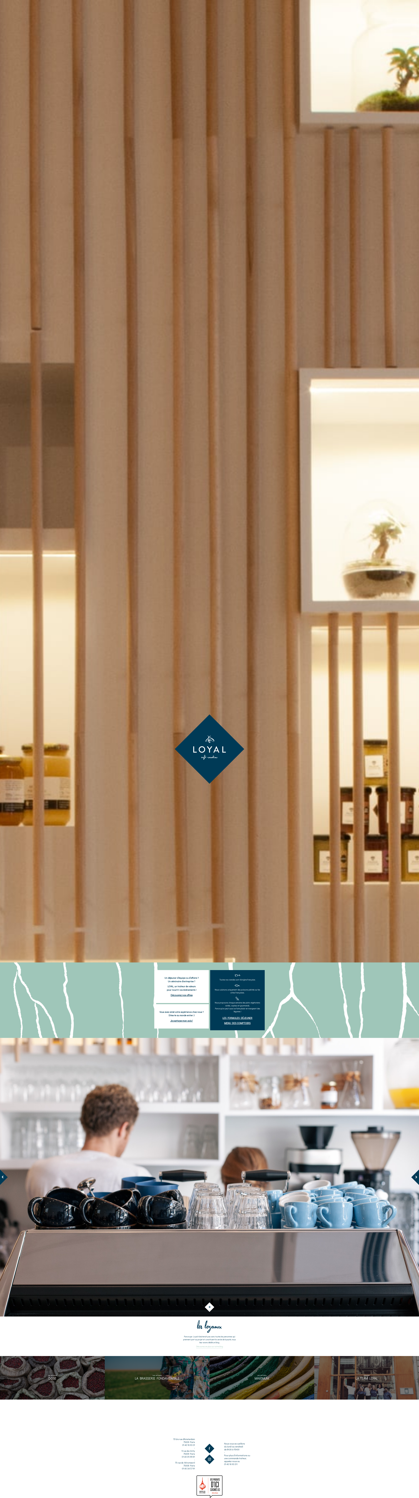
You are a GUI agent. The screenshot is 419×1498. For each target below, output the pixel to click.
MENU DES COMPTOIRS (237, 1023)
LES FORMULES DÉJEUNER (237, 1017)
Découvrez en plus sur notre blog (209, 1346)
